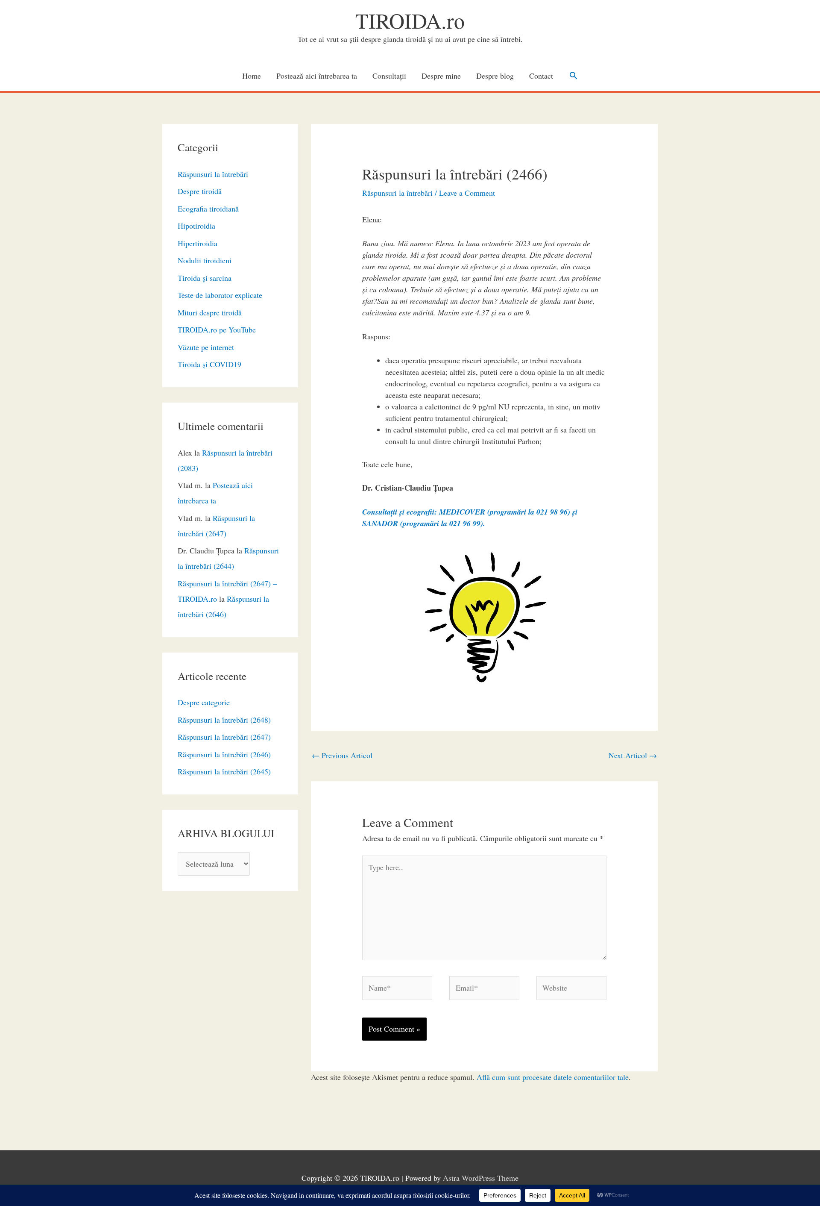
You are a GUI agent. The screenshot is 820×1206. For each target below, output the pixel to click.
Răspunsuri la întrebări (213, 174)
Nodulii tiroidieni (204, 260)
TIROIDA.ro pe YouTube (217, 329)
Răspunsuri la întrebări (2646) (224, 754)
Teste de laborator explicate (220, 295)
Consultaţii (389, 76)
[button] (573, 75)
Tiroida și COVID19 (209, 364)
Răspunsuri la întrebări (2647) (224, 737)
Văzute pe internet (206, 347)
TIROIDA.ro (410, 20)
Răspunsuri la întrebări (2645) (224, 771)
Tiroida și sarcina (204, 278)
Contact (541, 76)
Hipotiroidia (196, 226)
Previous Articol (342, 755)
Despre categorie (204, 702)
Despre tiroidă (200, 191)
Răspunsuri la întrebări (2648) (224, 720)
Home (251, 76)
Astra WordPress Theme (480, 1178)
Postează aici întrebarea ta (316, 76)
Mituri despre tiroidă (210, 312)
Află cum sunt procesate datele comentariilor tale (553, 1077)
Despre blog (495, 76)
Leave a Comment (467, 193)
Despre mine (441, 76)
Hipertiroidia (197, 243)
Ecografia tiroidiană (208, 208)
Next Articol (633, 755)
